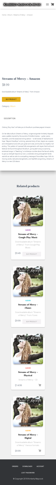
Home (4, 15)
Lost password (28, 473)
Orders (15, 466)
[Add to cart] (39, 385)
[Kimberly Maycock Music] (23, 4)
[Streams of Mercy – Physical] (28, 349)
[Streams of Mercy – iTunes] (28, 281)
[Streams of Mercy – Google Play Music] (28, 211)
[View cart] (52, 4)
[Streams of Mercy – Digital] (28, 411)
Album (9, 15)
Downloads (27, 466)
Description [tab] (9, 118)
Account (40, 466)
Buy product (11, 99)
